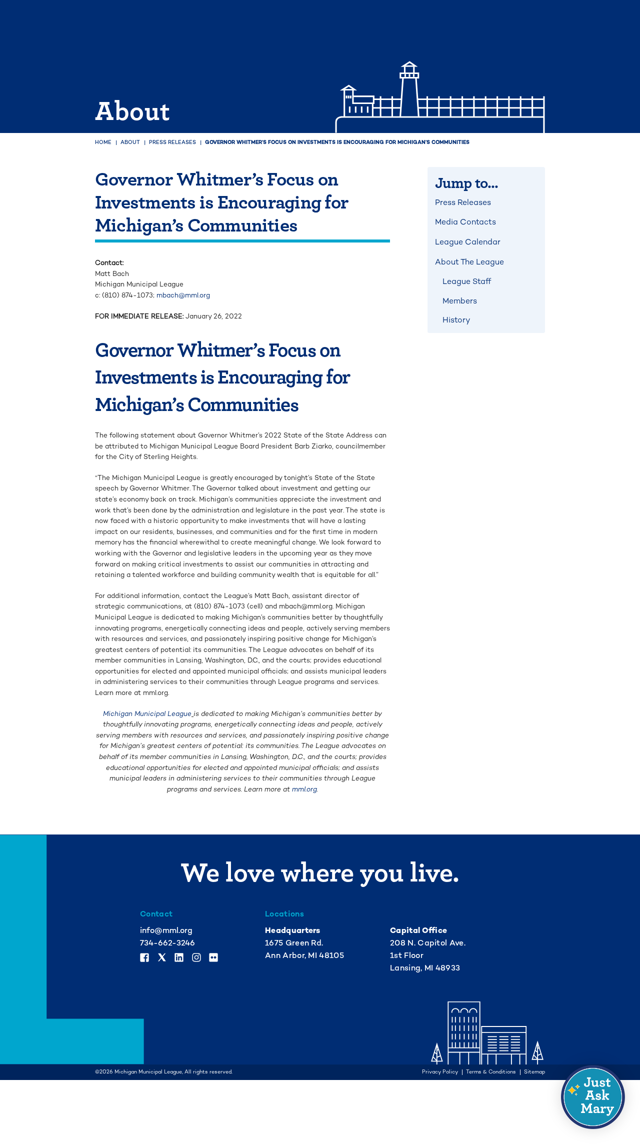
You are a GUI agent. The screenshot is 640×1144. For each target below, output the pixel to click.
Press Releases (172, 142)
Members (459, 301)
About (130, 142)
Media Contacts (465, 222)
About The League (469, 262)
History (456, 320)
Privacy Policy (440, 1072)
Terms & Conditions (491, 1072)
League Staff (466, 281)
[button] (593, 1097)
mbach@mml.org (183, 295)
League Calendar (467, 242)
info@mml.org (166, 931)
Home (103, 142)
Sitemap (534, 1072)
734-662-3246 (167, 943)
